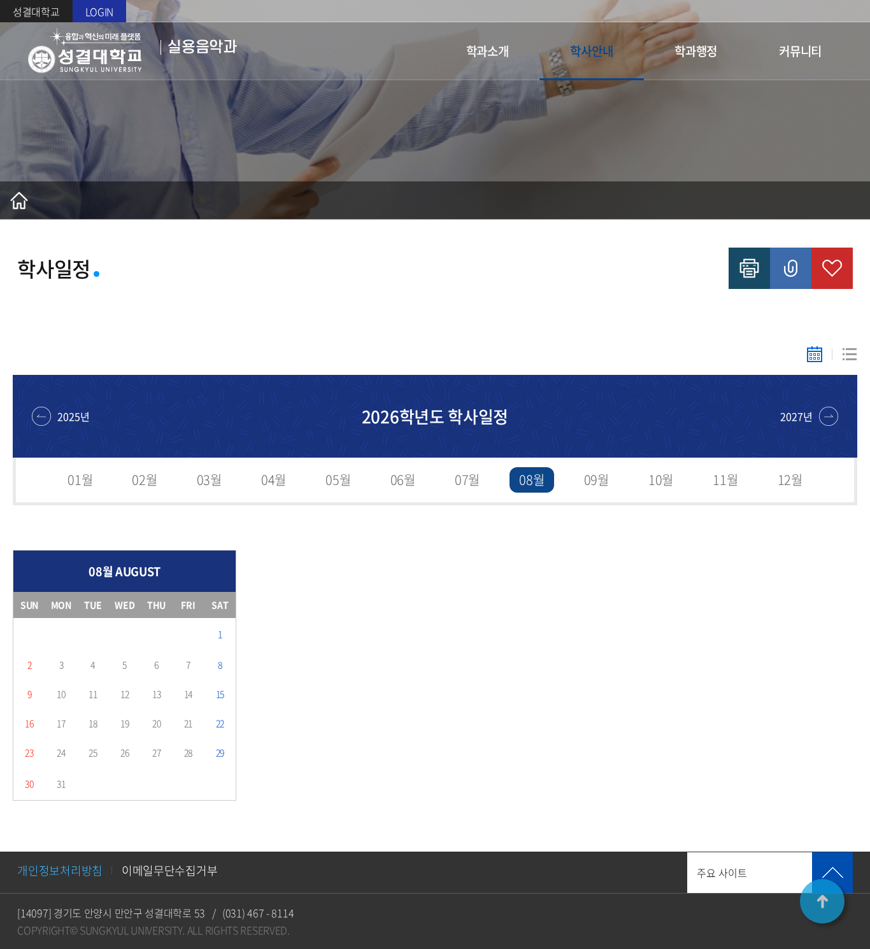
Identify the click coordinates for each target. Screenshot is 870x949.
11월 (725, 479)
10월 (660, 479)
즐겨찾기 (832, 268)
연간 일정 (849, 354)
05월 (337, 479)
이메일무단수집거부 (169, 870)
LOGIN (99, 11)
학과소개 (487, 51)
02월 (144, 479)
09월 (596, 479)
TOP (822, 901)
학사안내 (591, 51)
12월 (790, 479)
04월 (273, 479)
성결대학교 (36, 11)
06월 (402, 479)
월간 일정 (814, 354)
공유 (790, 268)
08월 (531, 479)
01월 (80, 479)
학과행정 (695, 51)
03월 (209, 479)
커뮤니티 (800, 51)
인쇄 (749, 268)
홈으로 (19, 200)
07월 (467, 479)
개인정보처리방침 (60, 870)
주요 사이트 (722, 872)
